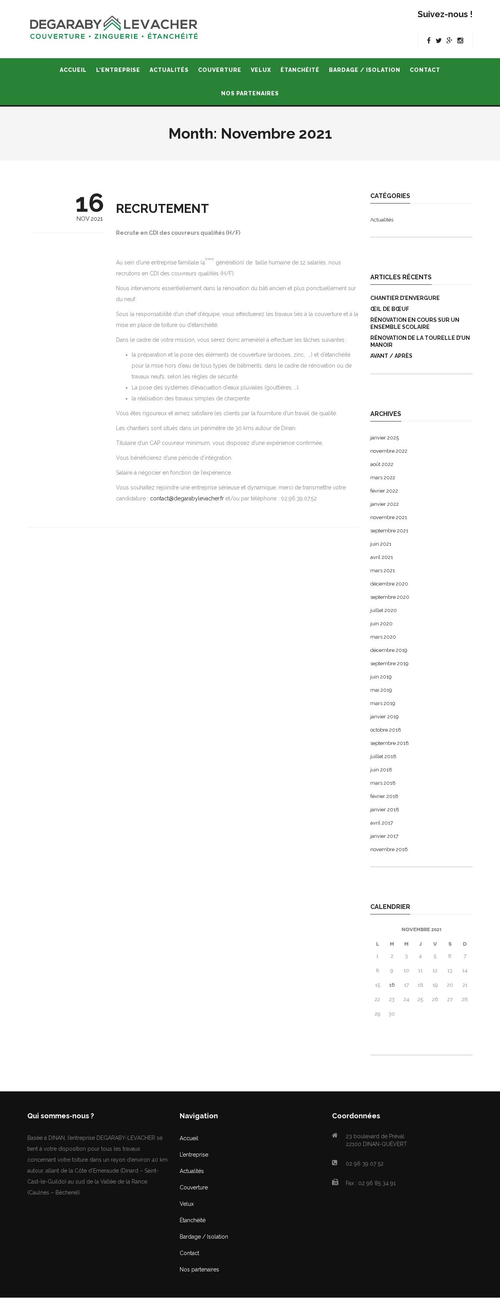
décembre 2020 (389, 584)
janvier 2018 (384, 809)
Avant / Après (391, 356)
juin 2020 (381, 624)
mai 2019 (381, 690)
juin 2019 (381, 677)
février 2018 (384, 796)
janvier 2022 (384, 504)
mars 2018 (383, 783)
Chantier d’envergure (405, 298)
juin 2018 (381, 770)
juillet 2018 (383, 756)
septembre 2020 (389, 597)
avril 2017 (381, 823)
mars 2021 (382, 570)
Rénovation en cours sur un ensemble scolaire (414, 323)
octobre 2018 (385, 730)
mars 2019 (382, 703)
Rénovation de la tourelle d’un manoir (420, 341)
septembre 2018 (389, 743)
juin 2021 (380, 544)
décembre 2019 (388, 650)
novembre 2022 (388, 451)
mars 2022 (382, 477)
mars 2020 (383, 637)
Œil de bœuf (389, 309)
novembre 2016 (389, 849)
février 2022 (384, 491)
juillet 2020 (383, 610)
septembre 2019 (389, 663)
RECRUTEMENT (162, 208)
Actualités (381, 220)
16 (392, 985)
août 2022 (381, 464)
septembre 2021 (389, 531)
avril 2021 (381, 557)
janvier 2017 (384, 836)
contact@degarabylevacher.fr (187, 498)
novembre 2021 (388, 517)
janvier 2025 (384, 438)
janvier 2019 (384, 717)
